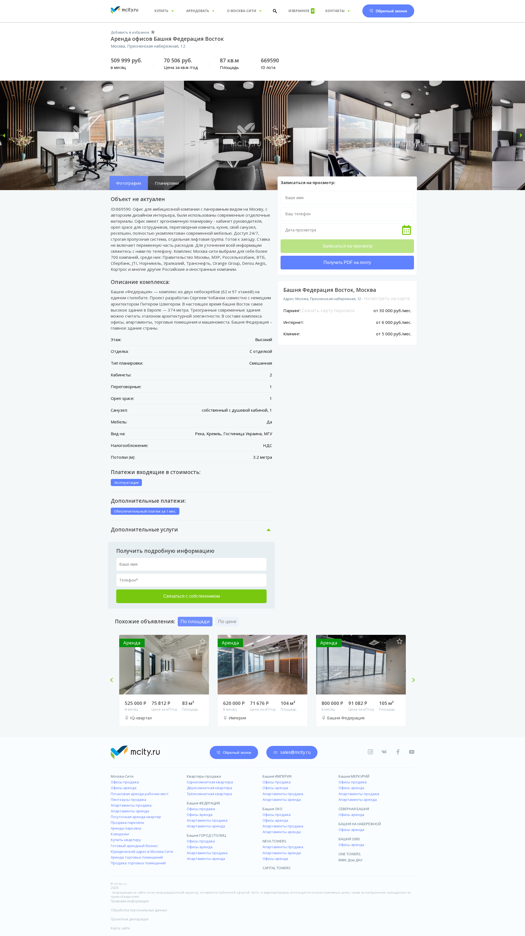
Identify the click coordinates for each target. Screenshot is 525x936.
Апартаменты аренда (130, 811)
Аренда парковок (126, 828)
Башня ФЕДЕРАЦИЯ (203, 803)
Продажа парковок (127, 822)
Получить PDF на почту (347, 262)
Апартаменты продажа (131, 805)
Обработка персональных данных (139, 910)
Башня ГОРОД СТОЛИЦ (206, 835)
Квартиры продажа (204, 776)
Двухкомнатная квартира (209, 787)
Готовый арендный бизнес (134, 845)
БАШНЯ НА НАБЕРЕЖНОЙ (360, 823)
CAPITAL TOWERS (276, 867)
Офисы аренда (123, 787)
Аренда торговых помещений (137, 857)
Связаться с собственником (191, 596)
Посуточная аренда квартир (136, 816)
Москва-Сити (122, 776)
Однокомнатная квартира (210, 782)
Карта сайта (120, 928)
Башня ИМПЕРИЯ (276, 776)
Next (411, 681)
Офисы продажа (125, 782)
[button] (4, 135)
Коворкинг (120, 834)
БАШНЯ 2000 (349, 838)
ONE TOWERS (350, 853)
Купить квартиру (126, 839)
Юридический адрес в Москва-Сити (142, 851)
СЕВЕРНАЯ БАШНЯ (354, 808)
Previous (114, 681)
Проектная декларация (129, 919)
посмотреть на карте (387, 298)
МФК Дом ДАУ (350, 859)
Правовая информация (130, 901)
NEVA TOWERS (274, 841)
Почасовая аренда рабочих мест (140, 793)
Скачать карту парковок (328, 310)
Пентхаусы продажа (128, 799)
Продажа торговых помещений (138, 863)
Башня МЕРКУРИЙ (354, 776)
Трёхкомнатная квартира (209, 793)
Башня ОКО (272, 808)
